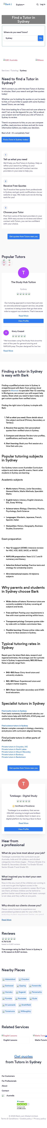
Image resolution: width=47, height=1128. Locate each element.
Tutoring (14, 70)
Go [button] (40, 38)
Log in (42, 4)
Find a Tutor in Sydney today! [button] (15, 139)
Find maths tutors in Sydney (14, 711)
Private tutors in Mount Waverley (16, 752)
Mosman (15, 390)
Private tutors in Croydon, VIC (15, 746)
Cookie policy (26, 1118)
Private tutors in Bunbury (13, 754)
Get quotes (23, 1056)
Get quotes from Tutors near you (23, 768)
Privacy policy (40, 1118)
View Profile (23, 321)
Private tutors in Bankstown (14, 757)
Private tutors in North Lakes (14, 749)
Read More (6, 920)
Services (5, 70)
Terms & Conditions (9, 1118)
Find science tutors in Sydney (15, 725)
